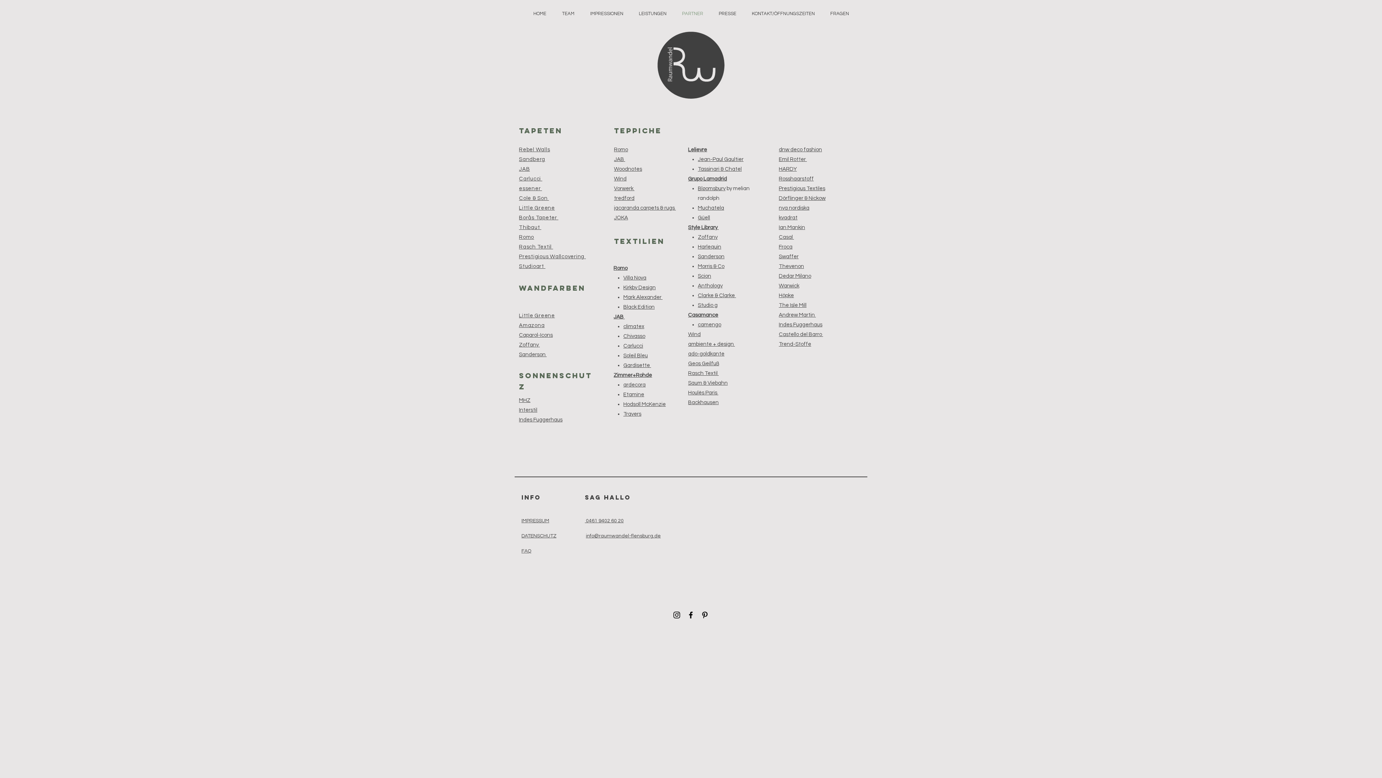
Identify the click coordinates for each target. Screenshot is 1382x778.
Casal (786, 237)
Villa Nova (634, 278)
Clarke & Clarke (717, 295)
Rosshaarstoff (796, 179)
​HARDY (788, 169)
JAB (619, 159)
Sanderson (533, 354)
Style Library (703, 227)
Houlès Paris (703, 392)
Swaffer (789, 256)
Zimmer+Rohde (633, 375)
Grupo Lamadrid (707, 179)
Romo (621, 149)
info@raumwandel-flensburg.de (623, 535)
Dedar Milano (795, 276)
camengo (709, 324)
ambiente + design (711, 344)
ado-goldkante (706, 354)
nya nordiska (794, 208)
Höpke (786, 295)
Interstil (528, 410)
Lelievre (697, 149)
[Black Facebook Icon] (690, 615)
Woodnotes (628, 169)
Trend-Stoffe (795, 344)
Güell (704, 217)
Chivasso (634, 336)
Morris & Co (711, 266)
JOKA (621, 217)
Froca (785, 247)
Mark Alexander (643, 297)
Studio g (708, 305)
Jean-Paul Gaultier (721, 159)
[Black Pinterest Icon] (704, 615)
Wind (620, 179)
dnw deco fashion (800, 149)
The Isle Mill (793, 305)
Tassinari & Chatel (720, 169)
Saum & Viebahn (708, 383)
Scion (704, 276)
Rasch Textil (703, 373)
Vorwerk (624, 188)
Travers (632, 414)
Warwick (789, 286)
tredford (624, 198)
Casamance (703, 315)
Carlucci (633, 346)
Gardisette (637, 365)
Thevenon (791, 266)
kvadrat (788, 217)
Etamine (633, 394)
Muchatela (711, 208)
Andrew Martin (797, 315)
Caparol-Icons (536, 335)
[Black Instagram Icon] (676, 615)
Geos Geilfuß (703, 363)
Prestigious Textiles (802, 188)
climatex (633, 326)
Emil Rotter (793, 159)
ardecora (634, 385)
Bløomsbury (712, 188)
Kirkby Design (639, 287)
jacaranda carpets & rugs (645, 208)
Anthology (710, 286)
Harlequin (709, 247)
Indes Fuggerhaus (541, 419)
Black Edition (639, 307)
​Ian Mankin (792, 227)
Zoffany (529, 345)
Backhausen (703, 402)
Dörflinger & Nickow (802, 198)
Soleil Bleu (635, 355)
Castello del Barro (801, 334)
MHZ (524, 400)
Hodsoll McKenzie (644, 404)
